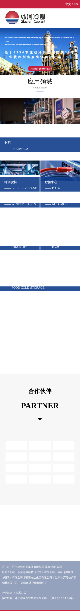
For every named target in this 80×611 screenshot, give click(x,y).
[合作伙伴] (40, 419)
